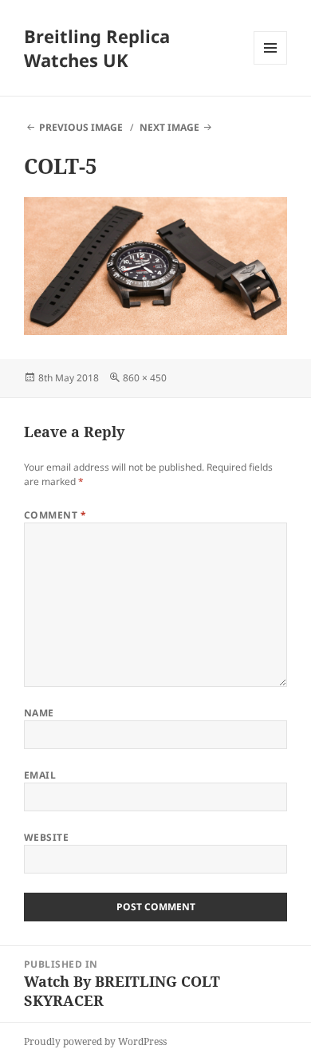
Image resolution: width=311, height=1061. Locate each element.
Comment (55, 515)
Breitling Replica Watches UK (97, 48)
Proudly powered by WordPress (95, 1041)
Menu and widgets (270, 64)
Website (46, 837)
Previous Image (81, 127)
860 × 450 (145, 378)
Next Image (169, 127)
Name (39, 713)
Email (40, 775)
